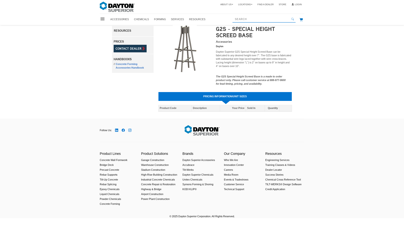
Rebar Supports (108, 174)
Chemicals (141, 19)
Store (282, 4)
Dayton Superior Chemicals (197, 174)
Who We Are (231, 160)
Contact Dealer (129, 48)
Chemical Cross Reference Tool (283, 179)
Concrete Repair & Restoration (158, 184)
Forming (160, 19)
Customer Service (234, 184)
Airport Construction (152, 194)
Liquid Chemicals (109, 194)
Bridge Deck (107, 165)
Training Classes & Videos (280, 165)
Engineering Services (277, 160)
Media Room (231, 174)
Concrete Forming (110, 204)
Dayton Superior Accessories (198, 160)
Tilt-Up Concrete (109, 179)
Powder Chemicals (110, 199)
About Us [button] (226, 4)
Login (298, 4)
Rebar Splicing (108, 184)
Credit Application (275, 189)
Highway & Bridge (151, 189)
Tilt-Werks (188, 170)
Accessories (119, 19)
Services (177, 19)
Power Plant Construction (155, 199)
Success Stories (274, 174)
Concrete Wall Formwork (113, 160)
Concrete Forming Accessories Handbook (130, 66)
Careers (228, 170)
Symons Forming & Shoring (197, 184)
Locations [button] (244, 4)
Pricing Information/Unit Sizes (225, 96)
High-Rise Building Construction (159, 174)
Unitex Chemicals (192, 179)
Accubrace (188, 165)
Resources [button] (122, 30)
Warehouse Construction (155, 165)
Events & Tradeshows (236, 179)
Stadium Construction (153, 170)
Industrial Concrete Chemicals (158, 179)
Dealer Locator (273, 170)
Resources (197, 19)
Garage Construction (152, 160)
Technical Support (234, 189)
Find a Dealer (265, 4)
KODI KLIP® (189, 189)
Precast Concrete (109, 170)
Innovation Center (234, 165)
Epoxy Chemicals (109, 189)
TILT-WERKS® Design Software (283, 184)
